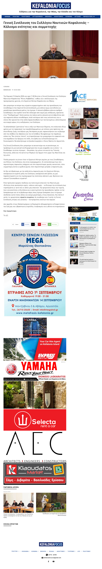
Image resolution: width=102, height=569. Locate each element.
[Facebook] (48, 562)
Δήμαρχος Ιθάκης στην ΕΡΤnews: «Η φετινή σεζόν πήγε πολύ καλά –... (87, 245)
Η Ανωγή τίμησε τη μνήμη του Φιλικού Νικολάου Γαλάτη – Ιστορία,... (87, 253)
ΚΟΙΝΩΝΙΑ (6, 86)
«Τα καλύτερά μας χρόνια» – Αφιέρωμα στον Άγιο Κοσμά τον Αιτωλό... (87, 261)
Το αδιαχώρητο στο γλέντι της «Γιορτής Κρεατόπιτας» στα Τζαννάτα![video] (87, 229)
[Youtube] (53, 562)
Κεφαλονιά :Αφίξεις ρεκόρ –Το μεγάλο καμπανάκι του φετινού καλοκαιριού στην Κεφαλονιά (87, 237)
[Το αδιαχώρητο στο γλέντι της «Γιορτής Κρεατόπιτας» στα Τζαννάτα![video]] (74, 229)
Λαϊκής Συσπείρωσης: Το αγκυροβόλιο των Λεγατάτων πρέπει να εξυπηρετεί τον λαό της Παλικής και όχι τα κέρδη (18, 515)
